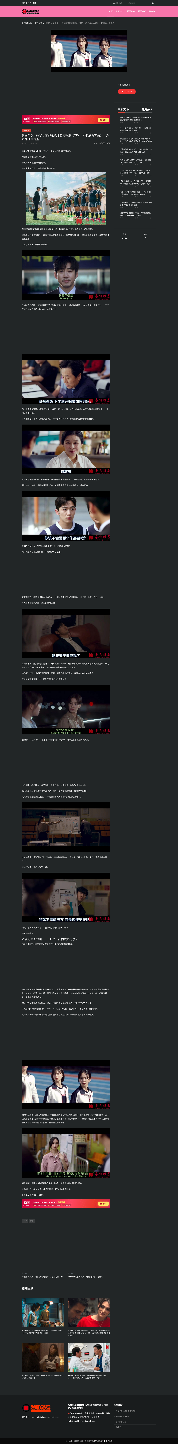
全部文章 (38, 23)
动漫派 (118, 1427)
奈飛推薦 (28, 23)
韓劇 (31, 1221)
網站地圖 (118, 3)
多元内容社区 (121, 1422)
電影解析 (142, 11)
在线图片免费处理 (123, 1416)
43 (137, 197)
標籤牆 (152, 11)
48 (137, 207)
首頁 (111, 11)
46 (137, 165)
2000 (137, 122)
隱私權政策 (98, 1441)
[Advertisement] (66, 95)
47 (137, 175)
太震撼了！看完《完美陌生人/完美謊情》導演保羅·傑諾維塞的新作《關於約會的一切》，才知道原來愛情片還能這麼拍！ (89, 1333)
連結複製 (128, 92)
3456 (103, 143)
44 (137, 154)
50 (137, 143)
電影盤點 (131, 11)
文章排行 (120, 11)
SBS (25, 1221)
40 (137, 133)
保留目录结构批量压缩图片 (126, 1411)
